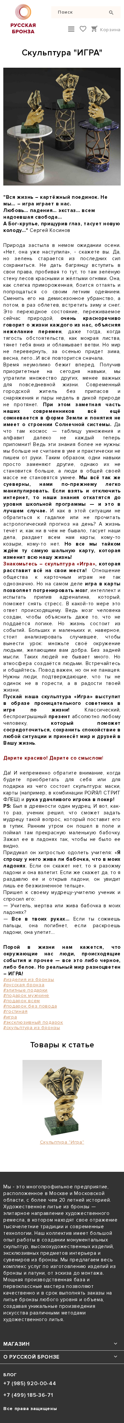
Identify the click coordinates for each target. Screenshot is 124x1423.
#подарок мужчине (26, 995)
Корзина (110, 30)
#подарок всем (21, 1001)
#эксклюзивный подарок (33, 1022)
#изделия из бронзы (28, 979)
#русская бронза (24, 985)
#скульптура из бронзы (31, 1027)
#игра (10, 1017)
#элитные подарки (25, 990)
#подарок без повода (30, 1006)
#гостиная (15, 1011)
